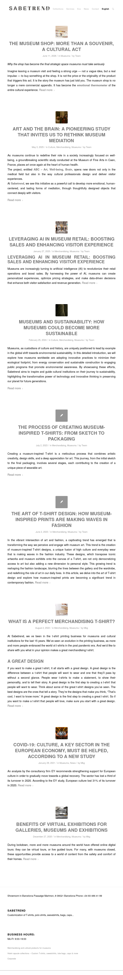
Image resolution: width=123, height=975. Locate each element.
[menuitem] (47, 9)
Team (78, 55)
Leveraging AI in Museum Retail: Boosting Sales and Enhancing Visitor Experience (61, 241)
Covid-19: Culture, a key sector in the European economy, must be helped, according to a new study (61, 750)
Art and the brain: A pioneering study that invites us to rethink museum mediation (61, 134)
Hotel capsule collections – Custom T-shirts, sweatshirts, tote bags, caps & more (43, 953)
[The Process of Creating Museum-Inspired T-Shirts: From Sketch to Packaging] (62, 416)
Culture (51, 147)
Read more (45, 90)
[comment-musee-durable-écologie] (62, 310)
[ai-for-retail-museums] (62, 227)
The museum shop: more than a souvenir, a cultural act (61, 46)
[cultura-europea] (62, 733)
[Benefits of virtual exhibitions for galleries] (62, 813)
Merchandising (63, 147)
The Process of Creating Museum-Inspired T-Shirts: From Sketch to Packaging (61, 433)
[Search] (113, 9)
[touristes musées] (62, 117)
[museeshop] (62, 32)
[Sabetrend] (30, 11)
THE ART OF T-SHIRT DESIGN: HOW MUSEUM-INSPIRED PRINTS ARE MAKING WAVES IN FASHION (61, 519)
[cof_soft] (62, 610)
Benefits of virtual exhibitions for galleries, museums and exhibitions (61, 827)
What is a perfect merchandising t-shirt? (61, 621)
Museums (65, 55)
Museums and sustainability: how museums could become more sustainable (61, 327)
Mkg (86, 627)
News (73, 762)
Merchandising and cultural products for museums (29, 947)
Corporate (12, 958)
